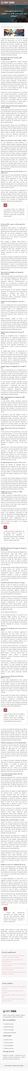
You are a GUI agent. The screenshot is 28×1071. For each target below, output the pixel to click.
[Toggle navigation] (25, 3)
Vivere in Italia (4, 25)
